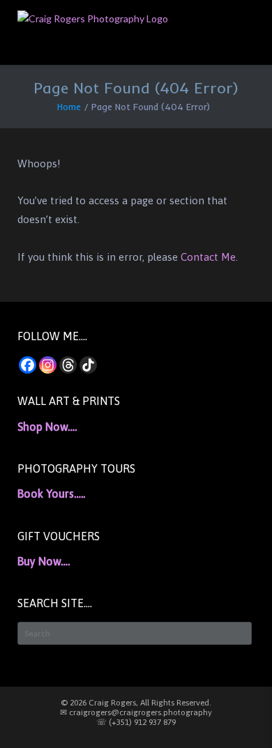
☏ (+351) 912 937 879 (136, 722)
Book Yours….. (51, 493)
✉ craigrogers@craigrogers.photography (136, 712)
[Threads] (68, 365)
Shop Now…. (47, 426)
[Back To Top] (236, 713)
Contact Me (208, 257)
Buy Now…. (43, 561)
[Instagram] (47, 365)
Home (69, 106)
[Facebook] (27, 365)
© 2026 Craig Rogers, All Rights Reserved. (136, 703)
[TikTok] (88, 365)
